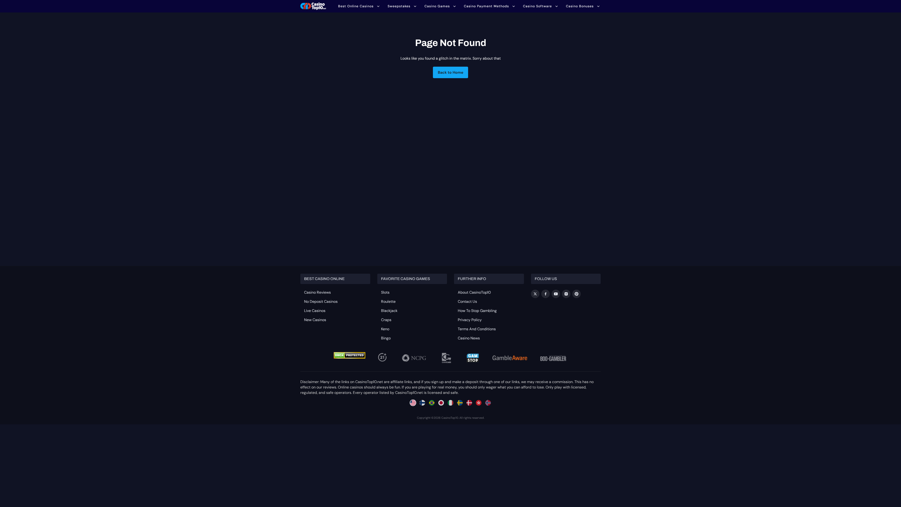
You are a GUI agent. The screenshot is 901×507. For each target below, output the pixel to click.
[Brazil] (432, 403)
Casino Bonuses (580, 6)
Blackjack (389, 310)
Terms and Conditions (477, 328)
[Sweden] (460, 403)
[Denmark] (469, 403)
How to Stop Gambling (477, 310)
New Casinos (315, 319)
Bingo (386, 338)
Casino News (469, 338)
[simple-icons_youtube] (556, 294)
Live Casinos (314, 310)
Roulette (388, 301)
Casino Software (537, 6)
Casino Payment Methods (486, 6)
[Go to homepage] (313, 6)
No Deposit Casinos (321, 301)
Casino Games (437, 6)
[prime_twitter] (535, 294)
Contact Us (467, 301)
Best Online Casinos (356, 6)
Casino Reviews (317, 292)
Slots (385, 292)
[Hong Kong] (478, 403)
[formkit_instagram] (566, 294)
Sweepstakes (399, 6)
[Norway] (488, 403)
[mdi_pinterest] (576, 294)
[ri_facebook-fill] (545, 294)
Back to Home (450, 72)
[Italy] (450, 403)
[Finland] (422, 403)
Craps (386, 319)
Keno (385, 328)
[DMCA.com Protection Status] (349, 355)
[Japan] (441, 403)
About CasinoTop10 (474, 292)
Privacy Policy (470, 319)
